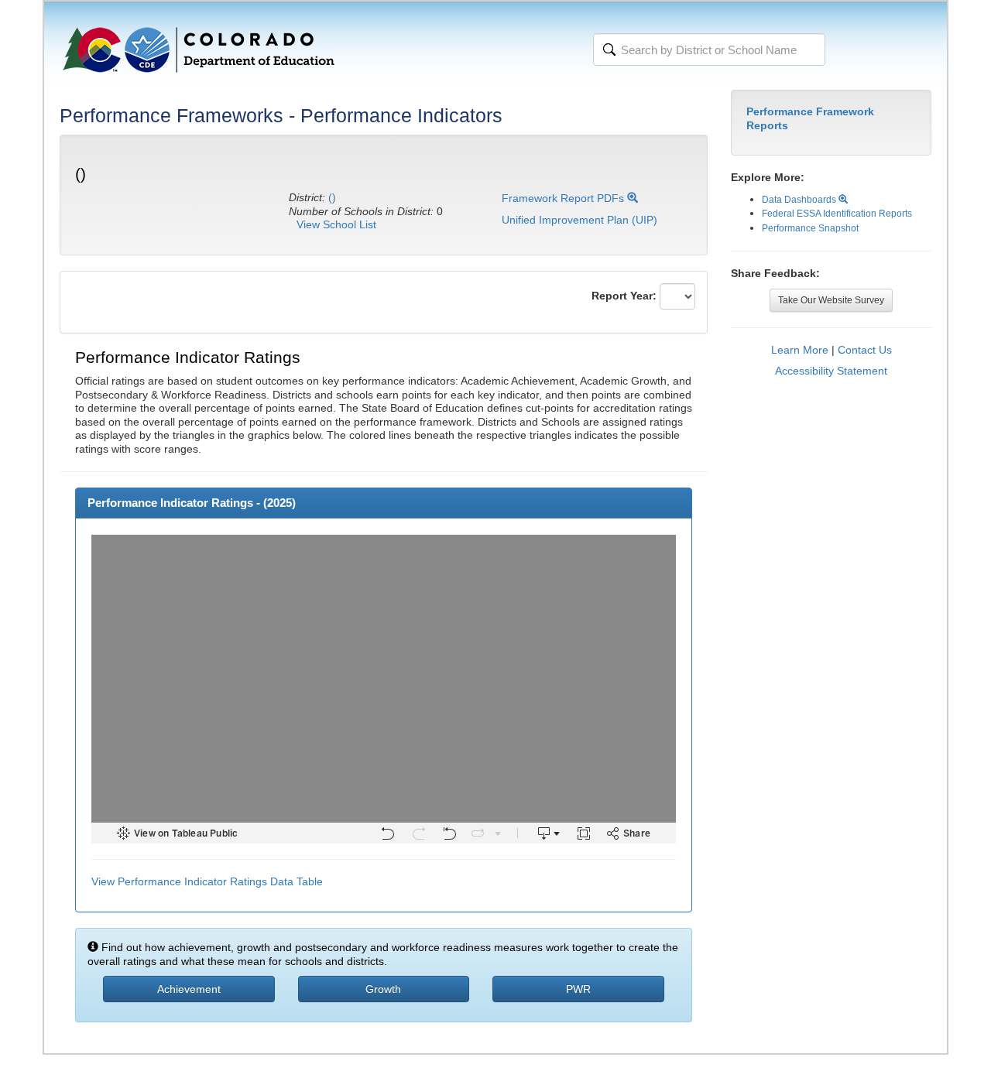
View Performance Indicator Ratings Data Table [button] (207, 881)
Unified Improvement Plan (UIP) (579, 220)
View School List (336, 224)
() (332, 197)
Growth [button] (383, 989)
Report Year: (624, 295)
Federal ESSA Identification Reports (837, 213)
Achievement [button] (189, 989)
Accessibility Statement (831, 370)
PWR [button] (578, 989)
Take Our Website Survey (831, 300)
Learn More (799, 350)
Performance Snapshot (810, 228)
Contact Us (865, 350)
